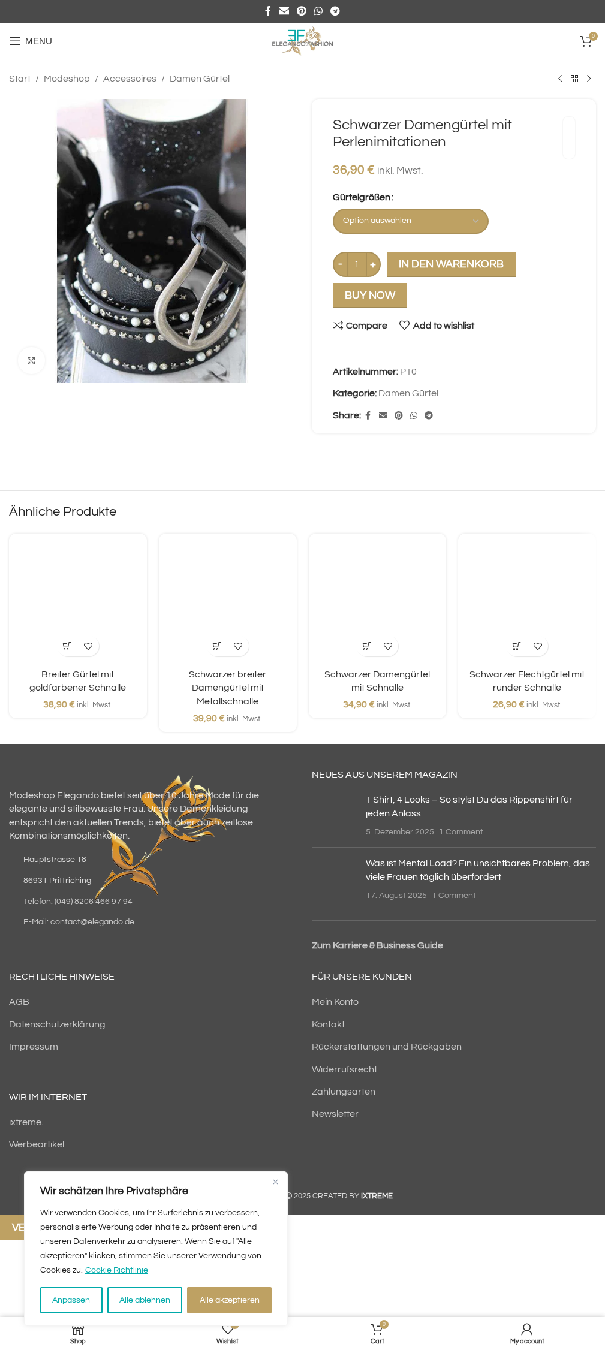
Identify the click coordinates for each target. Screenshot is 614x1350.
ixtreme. (26, 1122)
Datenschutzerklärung (57, 1024)
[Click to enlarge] (31, 360)
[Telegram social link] (335, 11)
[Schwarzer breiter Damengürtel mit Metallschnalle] (228, 602)
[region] (156, 1248)
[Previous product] (560, 79)
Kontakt (328, 1024)
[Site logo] (302, 40)
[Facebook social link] (268, 11)
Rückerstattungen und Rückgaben (387, 1046)
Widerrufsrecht (344, 1069)
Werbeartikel (36, 1144)
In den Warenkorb (451, 264)
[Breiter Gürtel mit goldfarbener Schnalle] (78, 602)
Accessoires (129, 78)
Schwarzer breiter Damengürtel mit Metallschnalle (227, 688)
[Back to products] (574, 79)
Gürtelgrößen (361, 197)
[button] (516, 645)
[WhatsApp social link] (319, 11)
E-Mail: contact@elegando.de (78, 922)
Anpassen (71, 1300)
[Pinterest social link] (301, 11)
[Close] (275, 1181)
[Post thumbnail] (334, 815)
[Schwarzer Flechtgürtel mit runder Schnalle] (527, 602)
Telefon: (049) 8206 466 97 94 (78, 901)
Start (20, 78)
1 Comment (461, 831)
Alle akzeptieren (230, 1300)
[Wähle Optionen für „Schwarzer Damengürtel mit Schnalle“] (366, 645)
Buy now (370, 295)
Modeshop (67, 78)
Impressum (33, 1046)
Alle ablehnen (144, 1300)
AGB (19, 1002)
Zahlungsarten (343, 1091)
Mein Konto (335, 1002)
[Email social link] (284, 11)
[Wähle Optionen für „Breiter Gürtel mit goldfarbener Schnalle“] (67, 645)
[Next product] (589, 79)
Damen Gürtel (200, 78)
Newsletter (335, 1114)
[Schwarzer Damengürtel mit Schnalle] (378, 602)
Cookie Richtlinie (116, 1270)
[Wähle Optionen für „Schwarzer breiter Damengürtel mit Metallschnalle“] (217, 645)
